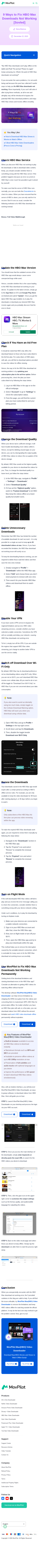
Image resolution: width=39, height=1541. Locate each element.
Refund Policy (5, 1471)
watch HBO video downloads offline (23, 1014)
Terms (3, 1479)
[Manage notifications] (5, 1526)
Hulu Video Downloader (8, 1419)
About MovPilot (6, 1467)
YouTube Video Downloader (10, 1431)
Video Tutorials (6, 1451)
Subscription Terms (7, 1486)
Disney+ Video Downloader (9, 1411)
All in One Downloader (8, 1400)
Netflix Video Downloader (9, 1404)
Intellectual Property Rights (9, 1482)
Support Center (6, 1443)
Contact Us (4, 1455)
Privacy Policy (6, 1475)
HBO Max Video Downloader (10, 1415)
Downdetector (29, 191)
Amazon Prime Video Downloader (11, 1408)
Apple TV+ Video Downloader (10, 1427)
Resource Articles (6, 1447)
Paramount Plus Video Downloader (12, 1423)
